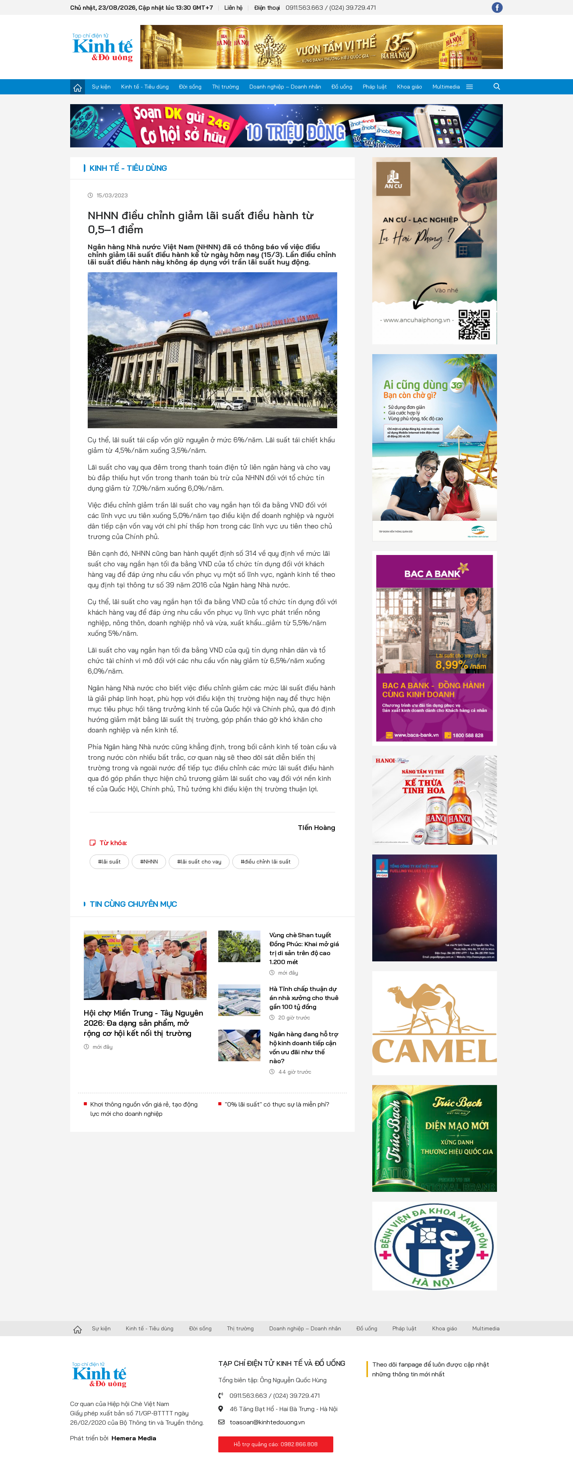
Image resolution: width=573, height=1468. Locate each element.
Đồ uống (341, 86)
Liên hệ (233, 7)
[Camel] (434, 1022)
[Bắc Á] (434, 648)
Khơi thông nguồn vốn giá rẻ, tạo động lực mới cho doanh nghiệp (144, 1108)
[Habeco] (434, 799)
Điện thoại (267, 7)
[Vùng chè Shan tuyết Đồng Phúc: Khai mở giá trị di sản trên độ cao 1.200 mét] (239, 946)
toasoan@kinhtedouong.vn (267, 1422)
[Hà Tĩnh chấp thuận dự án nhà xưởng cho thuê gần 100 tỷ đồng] (239, 1000)
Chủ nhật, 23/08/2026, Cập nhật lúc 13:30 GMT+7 (141, 7)
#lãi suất (109, 861)
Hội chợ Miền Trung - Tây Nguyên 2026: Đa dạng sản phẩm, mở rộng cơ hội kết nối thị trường (143, 1023)
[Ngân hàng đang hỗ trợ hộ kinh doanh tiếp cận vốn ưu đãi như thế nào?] (239, 1045)
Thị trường (225, 86)
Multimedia (446, 86)
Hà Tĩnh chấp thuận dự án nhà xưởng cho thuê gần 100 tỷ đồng (303, 998)
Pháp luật (375, 86)
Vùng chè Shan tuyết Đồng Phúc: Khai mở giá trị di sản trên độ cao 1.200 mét (304, 948)
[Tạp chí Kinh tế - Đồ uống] (77, 1328)
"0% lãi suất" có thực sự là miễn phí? (277, 1104)
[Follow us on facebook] (497, 7)
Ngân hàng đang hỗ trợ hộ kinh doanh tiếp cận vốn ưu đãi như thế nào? (303, 1047)
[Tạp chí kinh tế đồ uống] (102, 46)
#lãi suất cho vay (199, 861)
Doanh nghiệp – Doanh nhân (285, 86)
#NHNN (149, 861)
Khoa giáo (409, 86)
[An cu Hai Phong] (434, 250)
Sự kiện (101, 86)
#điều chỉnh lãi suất (266, 861)
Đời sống (190, 86)
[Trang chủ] (77, 87)
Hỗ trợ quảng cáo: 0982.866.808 (276, 1444)
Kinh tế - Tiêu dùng (145, 86)
